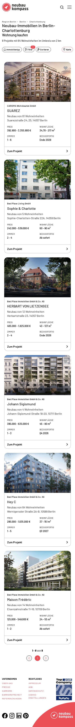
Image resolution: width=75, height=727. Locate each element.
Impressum (35, 683)
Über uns (7, 683)
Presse (6, 687)
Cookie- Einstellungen (37, 696)
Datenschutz (36, 691)
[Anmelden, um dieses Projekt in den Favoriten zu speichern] (65, 68)
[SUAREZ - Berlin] (37, 109)
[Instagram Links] (12, 716)
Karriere (7, 691)
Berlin (23, 21)
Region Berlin (9, 21)
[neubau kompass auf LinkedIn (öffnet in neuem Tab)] (19, 715)
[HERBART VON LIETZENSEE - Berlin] (37, 304)
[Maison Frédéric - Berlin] (37, 597)
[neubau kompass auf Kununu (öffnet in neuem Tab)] (64, 689)
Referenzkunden (12, 698)
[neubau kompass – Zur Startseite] (15, 7)
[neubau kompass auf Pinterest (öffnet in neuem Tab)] (26, 716)
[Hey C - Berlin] (37, 500)
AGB (31, 687)
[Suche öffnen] (61, 7)
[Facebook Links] (5, 716)
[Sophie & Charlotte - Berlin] (37, 206)
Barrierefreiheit (12, 694)
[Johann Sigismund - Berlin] (37, 402)
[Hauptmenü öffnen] (69, 7)
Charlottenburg (37, 21)
